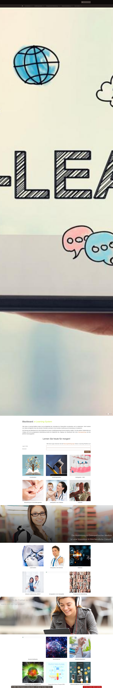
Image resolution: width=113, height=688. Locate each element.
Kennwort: (24, 448)
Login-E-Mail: (25, 446)
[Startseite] (22, 6)
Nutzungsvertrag (82, 432)
